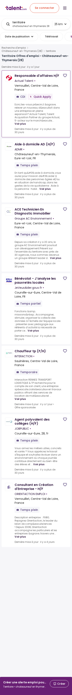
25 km (58, 24)
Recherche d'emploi (14, 48)
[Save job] (65, 75)
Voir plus (20, 123)
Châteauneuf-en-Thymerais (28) (22, 51)
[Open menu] (64, 8)
